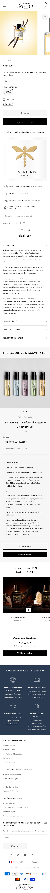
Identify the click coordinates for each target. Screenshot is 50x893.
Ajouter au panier (25, 546)
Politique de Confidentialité (13, 816)
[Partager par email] (24, 223)
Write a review (25, 653)
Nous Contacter (9, 803)
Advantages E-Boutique (12, 774)
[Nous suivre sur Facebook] (4, 855)
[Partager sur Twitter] (16, 223)
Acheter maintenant (25, 554)
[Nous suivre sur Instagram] (11, 855)
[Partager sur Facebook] (13, 223)
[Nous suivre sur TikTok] (31, 855)
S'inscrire (14, 846)
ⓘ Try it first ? (8, 104)
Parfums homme (9, 749)
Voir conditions (12, 723)
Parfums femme (9, 745)
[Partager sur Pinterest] (20, 223)
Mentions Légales (9, 811)
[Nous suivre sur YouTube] (24, 855)
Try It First (10, 99)
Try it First (6, 782)
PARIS (36, 868)
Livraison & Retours (10, 791)
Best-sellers (7, 758)
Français (35, 862)
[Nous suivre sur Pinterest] (18, 855)
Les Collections (9, 762)
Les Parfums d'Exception (12, 754)
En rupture (25, 113)
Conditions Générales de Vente (15, 807)
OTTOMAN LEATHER (17, 617)
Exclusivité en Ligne (10, 778)
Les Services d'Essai (10, 787)
